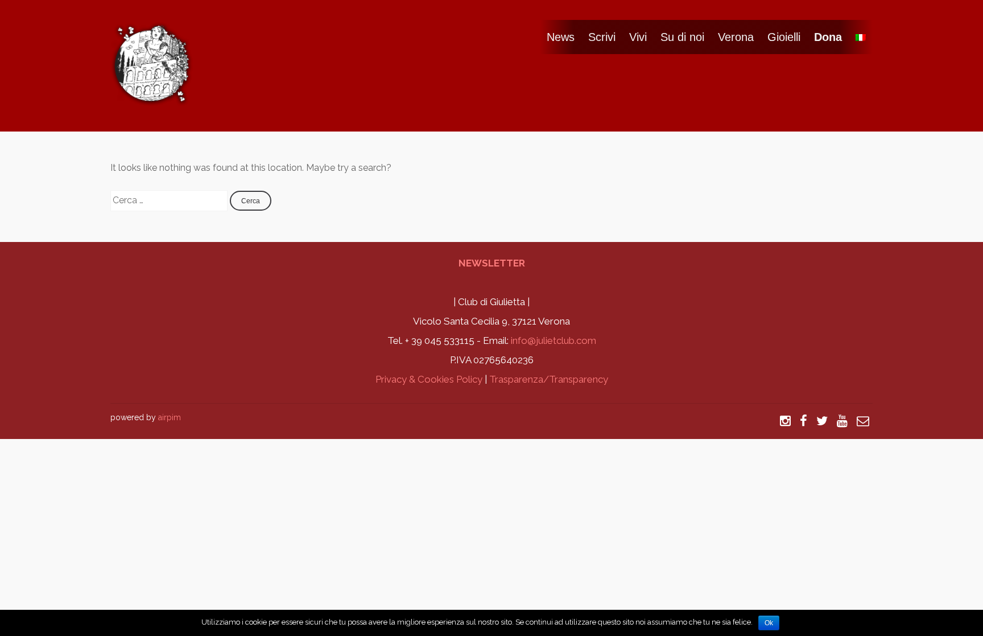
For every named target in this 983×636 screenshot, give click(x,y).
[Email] (863, 417)
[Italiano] (861, 37)
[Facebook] (803, 417)
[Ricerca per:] (170, 200)
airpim (169, 417)
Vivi (638, 37)
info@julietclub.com (553, 340)
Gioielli (783, 37)
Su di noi (682, 37)
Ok (769, 623)
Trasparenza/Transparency (548, 379)
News (561, 37)
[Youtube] (842, 417)
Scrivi (602, 37)
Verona (736, 37)
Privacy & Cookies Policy (428, 379)
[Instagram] (785, 417)
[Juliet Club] (153, 98)
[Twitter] (822, 417)
